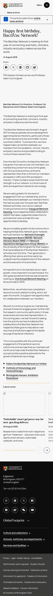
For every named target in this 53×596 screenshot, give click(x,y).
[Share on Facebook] (6, 67)
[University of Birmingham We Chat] (24, 510)
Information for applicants (14, 576)
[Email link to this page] (27, 67)
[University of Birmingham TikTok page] (6, 510)
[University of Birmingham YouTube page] (32, 510)
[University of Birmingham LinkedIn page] (15, 501)
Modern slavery (23, 558)
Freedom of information (37, 576)
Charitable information (13, 582)
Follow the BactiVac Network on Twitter (26, 363)
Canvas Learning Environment (16, 570)
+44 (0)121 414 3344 (16, 488)
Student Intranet (37, 564)
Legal (13, 558)
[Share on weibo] (35, 67)
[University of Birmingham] (13, 5)
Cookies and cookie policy (35, 582)
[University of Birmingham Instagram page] (6, 501)
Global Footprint (13, 520)
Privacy (6, 558)
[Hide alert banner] (47, 20)
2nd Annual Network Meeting (30, 278)
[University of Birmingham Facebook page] (32, 501)
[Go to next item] (47, 450)
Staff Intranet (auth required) (16, 564)
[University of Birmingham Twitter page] (24, 501)
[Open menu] (47, 5)
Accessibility (36, 558)
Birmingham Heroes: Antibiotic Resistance (22, 377)
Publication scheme (38, 570)
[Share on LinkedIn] (20, 67)
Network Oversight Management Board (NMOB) (24, 236)
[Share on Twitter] (13, 67)
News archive (13, 12)
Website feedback (11, 588)
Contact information (29, 588)
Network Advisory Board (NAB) (22, 239)
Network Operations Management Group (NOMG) (24, 242)
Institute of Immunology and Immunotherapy (21, 369)
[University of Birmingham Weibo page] (15, 510)
